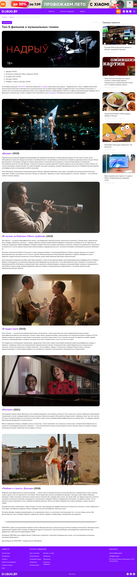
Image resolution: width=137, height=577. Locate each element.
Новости (51, 11)
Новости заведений (9, 562)
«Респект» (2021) (12, 79)
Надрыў (44, 87)
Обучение (46, 556)
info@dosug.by (114, 556)
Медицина (33, 562)
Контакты (113, 549)
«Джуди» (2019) (11, 72)
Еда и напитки (34, 553)
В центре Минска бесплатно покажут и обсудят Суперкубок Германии (118, 48)
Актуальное (6, 553)
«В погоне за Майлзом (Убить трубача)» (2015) (22, 74)
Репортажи (6, 556)
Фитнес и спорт (48, 553)
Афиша (82, 11)
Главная (4, 17)
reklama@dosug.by (115, 553)
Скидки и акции (7, 565)
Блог (3, 568)
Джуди (7, 153)
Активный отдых (35, 559)
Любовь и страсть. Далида (17, 488)
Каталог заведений (67, 11)
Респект (7, 409)
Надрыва (52, 93)
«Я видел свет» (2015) (13, 77)
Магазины (47, 559)
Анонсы (4, 559)
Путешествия (34, 565)
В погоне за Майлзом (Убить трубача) (23, 236)
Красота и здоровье (46, 563)
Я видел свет (10, 328)
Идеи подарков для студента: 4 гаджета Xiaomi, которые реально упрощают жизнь (118, 178)
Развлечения (34, 556)
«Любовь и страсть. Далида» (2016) (18, 82)
